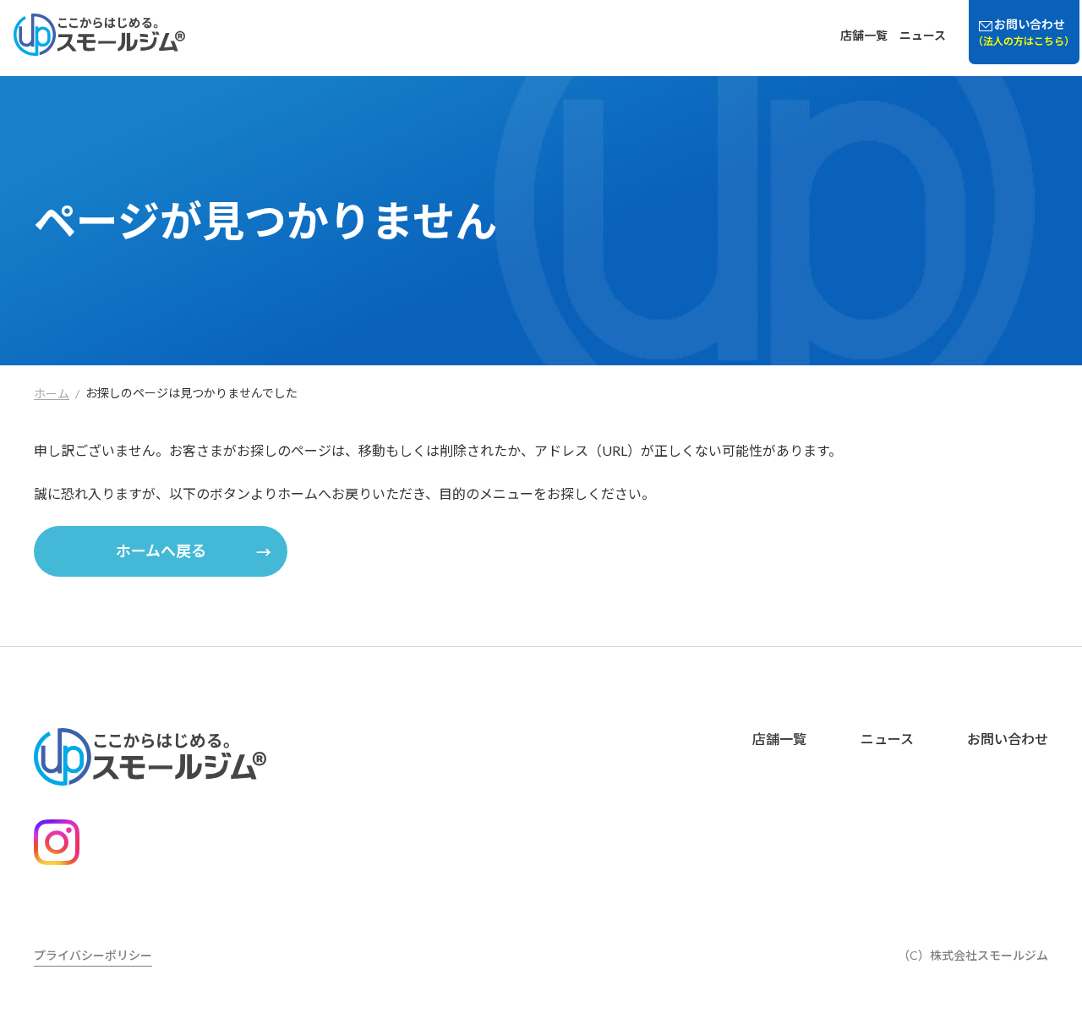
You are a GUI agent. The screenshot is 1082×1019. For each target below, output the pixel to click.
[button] (160, 551)
